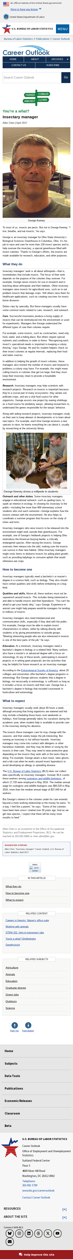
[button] (64, 1209)
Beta (8, 1126)
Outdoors (11, 1001)
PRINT (34, 864)
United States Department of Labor (27, 17)
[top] (17, 1025)
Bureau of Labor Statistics (18, 38)
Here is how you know (24, 9)
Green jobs (12, 994)
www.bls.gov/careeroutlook (38, 1190)
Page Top (14, 1031)
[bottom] (28, 1025)
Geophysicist (13, 944)
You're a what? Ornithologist (21, 938)
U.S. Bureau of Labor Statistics (32, 28)
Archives (57, 59)
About (35, 59)
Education (11, 981)
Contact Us (19, 65)
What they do (13, 886)
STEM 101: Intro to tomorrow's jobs (25, 932)
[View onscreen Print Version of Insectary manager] (35, 871)
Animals (10, 974)
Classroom (12, 1113)
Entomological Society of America (39, 670)
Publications (42, 38)
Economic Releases (18, 1101)
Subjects (11, 1063)
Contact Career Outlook (36, 1197)
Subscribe (52, 65)
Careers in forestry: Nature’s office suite (27, 920)
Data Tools (12, 1076)
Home (13, 59)
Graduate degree (16, 987)
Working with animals (17, 926)
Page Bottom (28, 1031)
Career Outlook (61, 38)
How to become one (17, 893)
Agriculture (12, 967)
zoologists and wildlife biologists (44, 778)
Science (10, 1008)
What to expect (14, 899)
